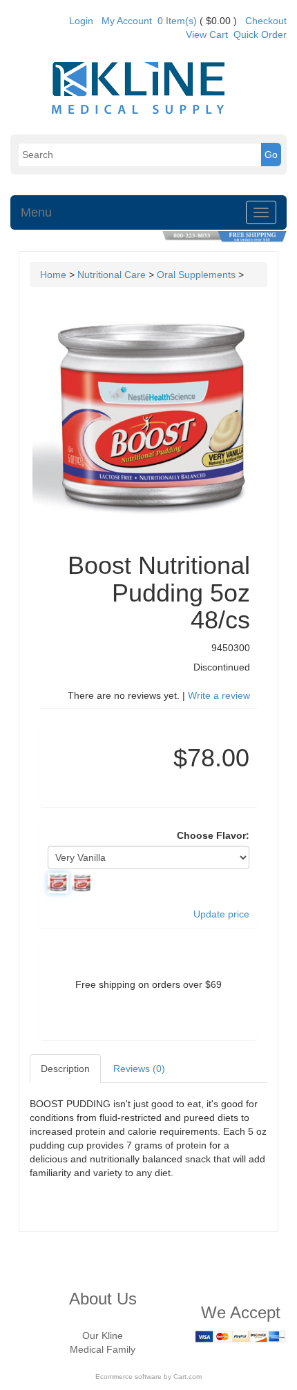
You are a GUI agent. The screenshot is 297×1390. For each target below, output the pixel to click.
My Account (127, 20)
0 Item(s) (177, 20)
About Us (103, 1298)
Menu (36, 212)
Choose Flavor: (213, 835)
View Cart (207, 34)
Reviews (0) (139, 1068)
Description (65, 1068)
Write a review (219, 695)
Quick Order (260, 34)
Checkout (266, 20)
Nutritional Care (111, 274)
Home (53, 274)
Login (81, 20)
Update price (221, 914)
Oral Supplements (196, 274)
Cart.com (187, 1376)
